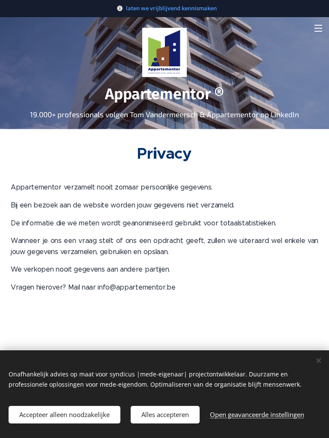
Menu (318, 27)
